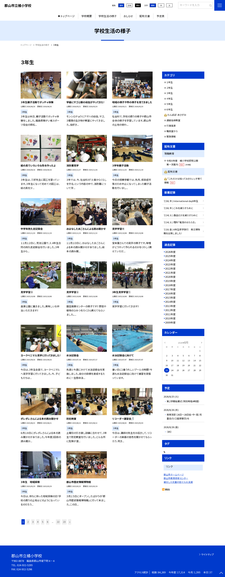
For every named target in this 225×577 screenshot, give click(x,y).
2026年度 (170, 252)
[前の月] (164, 342)
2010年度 (170, 318)
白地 (129, 5)
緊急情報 (171, 136)
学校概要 (86, 16)
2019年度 (170, 281)
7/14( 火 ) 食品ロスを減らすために (181, 215)
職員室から (172, 131)
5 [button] (42, 521)
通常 (121, 5)
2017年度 (170, 289)
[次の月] (201, 342)
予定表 (160, 16)
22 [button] (58, 521)
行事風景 (171, 125)
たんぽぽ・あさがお (176, 114)
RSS (167, 489)
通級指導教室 (173, 120)
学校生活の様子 (108, 16)
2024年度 (170, 260)
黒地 (138, 5)
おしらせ (128, 16)
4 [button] (37, 521)
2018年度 (170, 285)
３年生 (170, 93)
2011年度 (170, 314)
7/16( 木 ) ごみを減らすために (178, 208)
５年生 (170, 103)
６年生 (170, 109)
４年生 (170, 98)
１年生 (170, 82)
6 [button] (47, 521)
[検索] (210, 4)
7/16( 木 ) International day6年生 (181, 201)
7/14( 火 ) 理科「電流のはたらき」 (180, 222)
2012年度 (170, 310)
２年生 (170, 87)
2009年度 (170, 322)
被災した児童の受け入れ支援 (178, 482)
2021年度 (170, 272)
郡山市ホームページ (174, 474)
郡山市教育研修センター (176, 478)
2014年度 (170, 301)
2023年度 (170, 264)
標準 (152, 5)
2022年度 (170, 268)
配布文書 (144, 16)
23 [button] (64, 521)
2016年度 (170, 293)
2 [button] (28, 521)
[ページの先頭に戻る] (221, 573)
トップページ (68, 16)
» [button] (69, 521)
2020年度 (170, 277)
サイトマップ (207, 554)
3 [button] (33, 521)
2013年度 (170, 306)
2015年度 (170, 297)
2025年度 (170, 256)
